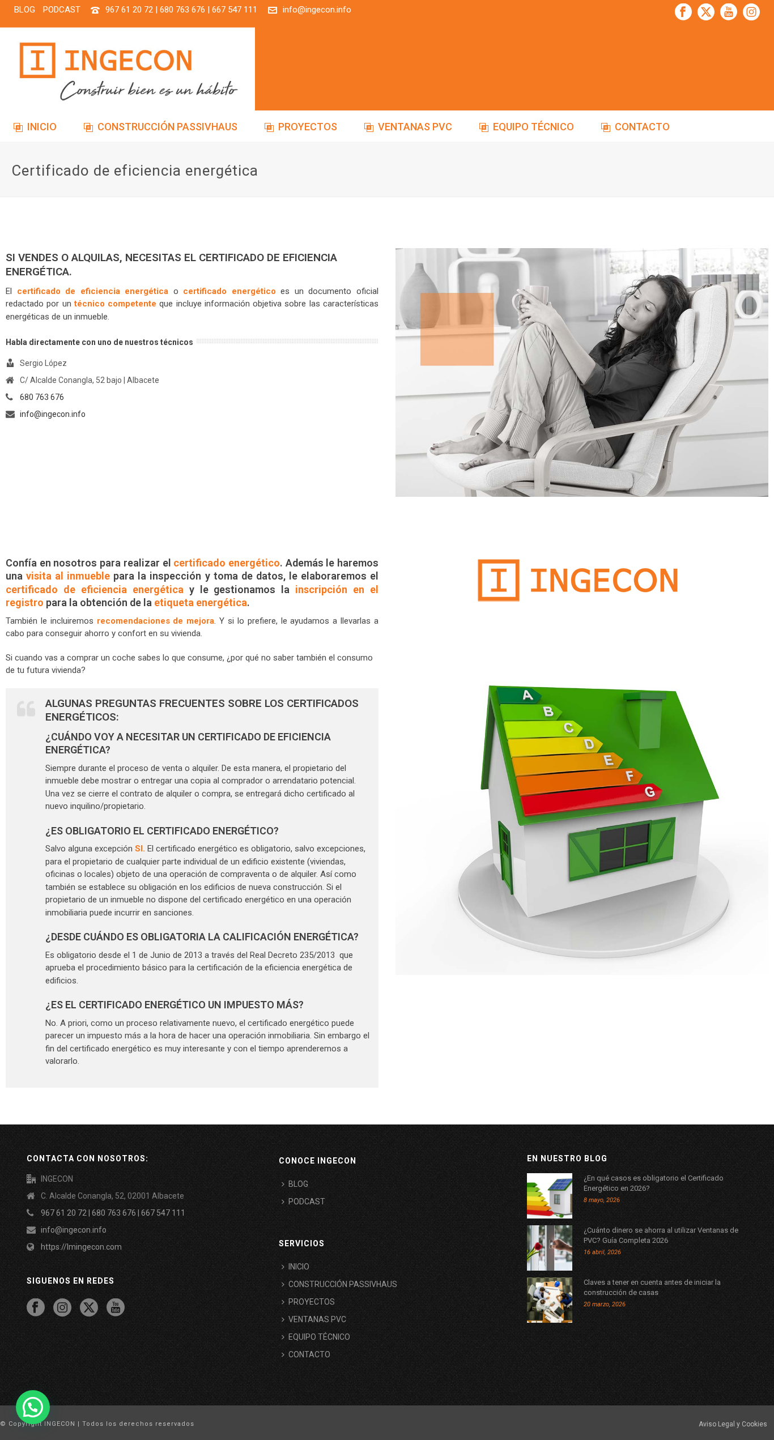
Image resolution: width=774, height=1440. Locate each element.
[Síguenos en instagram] (62, 1308)
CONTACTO (642, 127)
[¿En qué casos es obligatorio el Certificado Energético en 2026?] (549, 1196)
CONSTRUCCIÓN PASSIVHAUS (167, 127)
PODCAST (306, 1201)
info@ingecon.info (317, 10)
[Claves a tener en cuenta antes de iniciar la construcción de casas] (549, 1300)
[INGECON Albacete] (127, 70)
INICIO (42, 127)
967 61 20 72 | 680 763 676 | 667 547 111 (181, 10)
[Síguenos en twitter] (89, 1308)
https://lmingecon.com (81, 1246)
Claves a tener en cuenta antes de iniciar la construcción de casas (652, 1287)
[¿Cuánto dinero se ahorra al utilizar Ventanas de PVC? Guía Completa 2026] (549, 1248)
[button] (33, 1407)
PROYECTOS (307, 127)
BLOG (298, 1183)
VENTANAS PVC (415, 127)
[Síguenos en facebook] (36, 1308)
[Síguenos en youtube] (116, 1308)
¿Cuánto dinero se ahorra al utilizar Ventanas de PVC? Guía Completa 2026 (661, 1235)
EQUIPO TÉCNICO (533, 127)
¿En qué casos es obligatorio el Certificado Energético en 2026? (654, 1183)
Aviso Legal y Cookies (733, 1424)
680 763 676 (42, 397)
